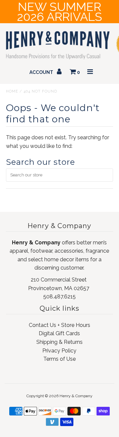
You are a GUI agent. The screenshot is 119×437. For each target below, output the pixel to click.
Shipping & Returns (59, 342)
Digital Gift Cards (59, 333)
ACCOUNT (41, 72)
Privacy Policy (59, 350)
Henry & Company (76, 396)
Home (12, 91)
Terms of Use (59, 359)
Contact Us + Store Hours (59, 325)
